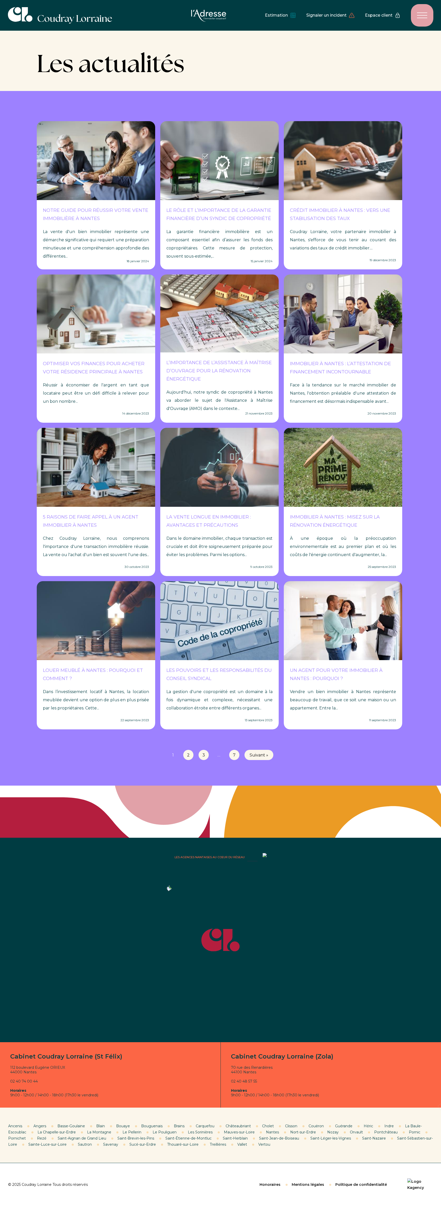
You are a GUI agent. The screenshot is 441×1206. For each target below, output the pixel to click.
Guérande (343, 1126)
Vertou (264, 1144)
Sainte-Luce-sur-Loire (47, 1144)
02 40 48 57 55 (244, 1081)
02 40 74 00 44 (24, 1081)
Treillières (218, 1144)
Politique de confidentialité (361, 1184)
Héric (368, 1126)
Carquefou (205, 1126)
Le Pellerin (131, 1132)
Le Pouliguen (165, 1132)
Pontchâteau (386, 1132)
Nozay (333, 1132)
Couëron (316, 1126)
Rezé (41, 1138)
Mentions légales (308, 1184)
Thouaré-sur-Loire (183, 1144)
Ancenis (15, 1126)
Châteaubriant (238, 1126)
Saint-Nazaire (374, 1138)
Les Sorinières (200, 1132)
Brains (179, 1126)
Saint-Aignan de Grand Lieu (82, 1138)
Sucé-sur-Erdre (142, 1144)
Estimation (276, 15)
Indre (389, 1126)
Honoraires (270, 1184)
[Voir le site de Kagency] (420, 1184)
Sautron (85, 1144)
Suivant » (259, 755)
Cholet (268, 1126)
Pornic (414, 1132)
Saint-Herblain (235, 1138)
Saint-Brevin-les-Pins (135, 1138)
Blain (100, 1126)
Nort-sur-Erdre (303, 1132)
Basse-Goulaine (71, 1126)
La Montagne (99, 1132)
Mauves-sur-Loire (239, 1132)
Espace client (379, 15)
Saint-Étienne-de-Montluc (188, 1138)
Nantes (272, 1132)
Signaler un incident (326, 15)
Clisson (291, 1126)
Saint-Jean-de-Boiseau (279, 1138)
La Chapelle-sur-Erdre (57, 1132)
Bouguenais (152, 1126)
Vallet (242, 1144)
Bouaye (123, 1126)
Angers (39, 1126)
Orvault (356, 1132)
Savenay (110, 1144)
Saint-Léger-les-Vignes (330, 1138)
